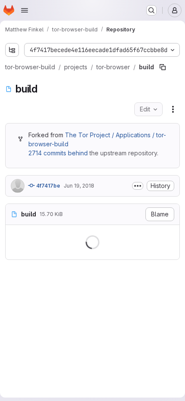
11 (40, 328)
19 (40, 393)
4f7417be (47, 203)
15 (40, 360)
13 (40, 344)
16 (40, 369)
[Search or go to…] (151, 10)
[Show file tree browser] (12, 50)
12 (40, 336)
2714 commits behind (57, 170)
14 (40, 352)
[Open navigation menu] (24, 10)
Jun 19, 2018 (79, 203)
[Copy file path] (163, 84)
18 (40, 385)
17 (40, 377)
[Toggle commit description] (131, 203)
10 (40, 320)
